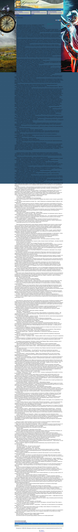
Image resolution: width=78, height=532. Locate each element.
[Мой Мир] (61, 20)
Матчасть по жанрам (35, 11)
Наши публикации (18, 11)
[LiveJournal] (62, 20)
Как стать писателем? (52, 11)
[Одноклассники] (60, 20)
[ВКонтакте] (57, 20)
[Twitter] (58, 20)
